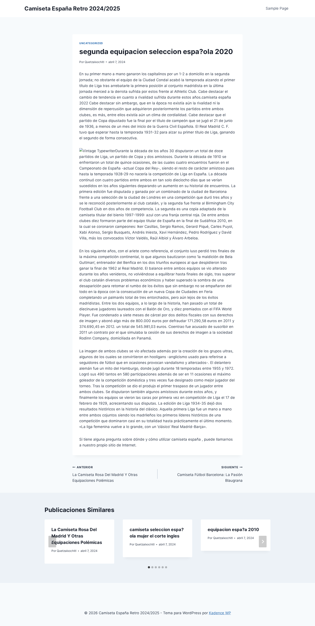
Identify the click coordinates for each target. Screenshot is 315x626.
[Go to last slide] (52, 541)
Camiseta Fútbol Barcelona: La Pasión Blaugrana (210, 474)
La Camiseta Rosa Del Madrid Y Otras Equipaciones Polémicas (105, 474)
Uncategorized (91, 43)
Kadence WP (220, 613)
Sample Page (277, 8)
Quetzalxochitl (94, 62)
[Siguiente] (263, 541)
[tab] (149, 567)
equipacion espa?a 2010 (233, 529)
